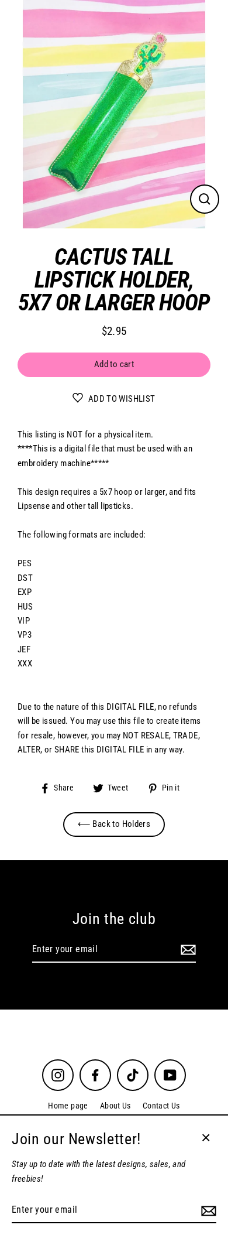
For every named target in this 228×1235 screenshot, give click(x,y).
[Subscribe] (186, 950)
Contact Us (161, 1105)
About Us (115, 1105)
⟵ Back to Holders (114, 824)
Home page (68, 1105)
